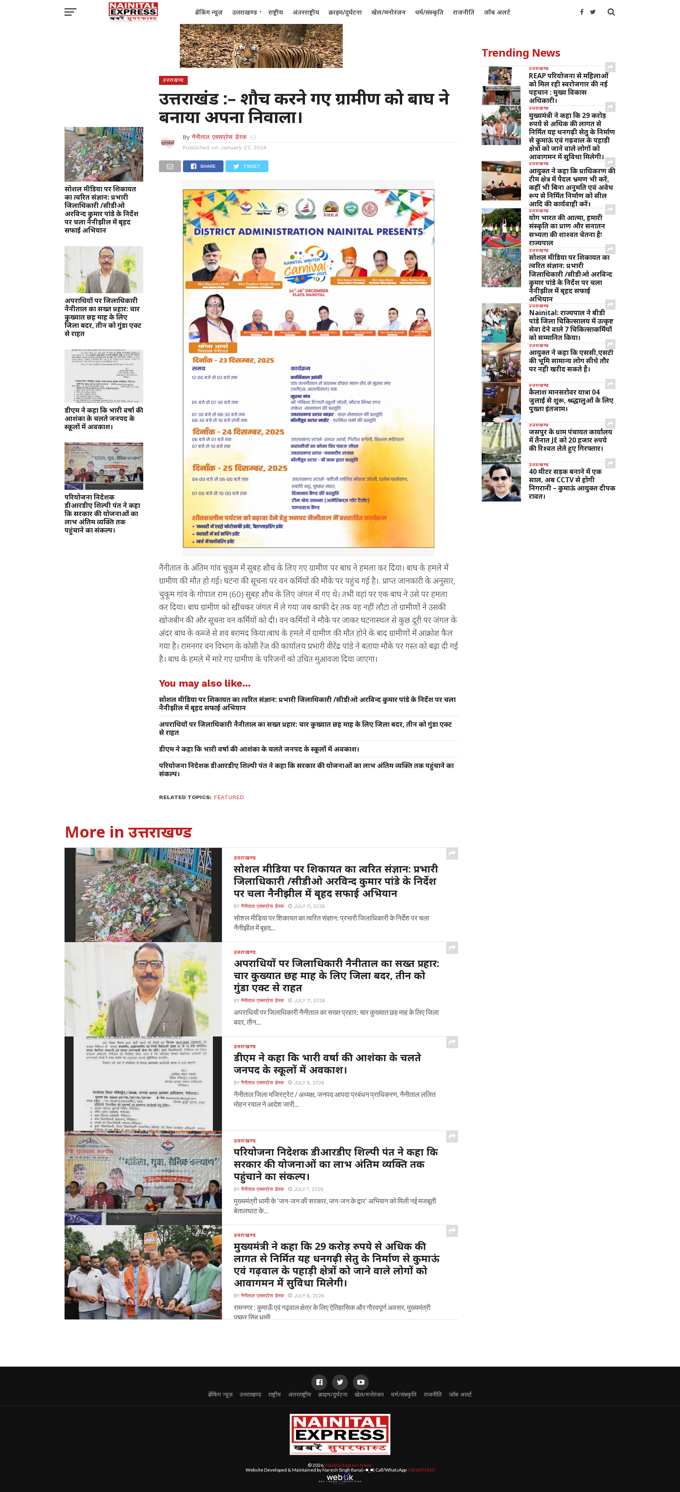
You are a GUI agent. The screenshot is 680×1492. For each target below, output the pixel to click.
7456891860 (421, 1470)
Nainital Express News (348, 1465)
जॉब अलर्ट (497, 12)
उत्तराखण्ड (244, 12)
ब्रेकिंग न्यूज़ (209, 12)
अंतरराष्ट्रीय (305, 12)
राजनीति (464, 12)
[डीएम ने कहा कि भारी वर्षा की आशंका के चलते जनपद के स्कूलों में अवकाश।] (104, 400)
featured (229, 797)
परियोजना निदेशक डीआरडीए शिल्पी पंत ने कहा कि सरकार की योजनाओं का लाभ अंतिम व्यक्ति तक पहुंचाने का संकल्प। (102, 513)
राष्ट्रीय (275, 12)
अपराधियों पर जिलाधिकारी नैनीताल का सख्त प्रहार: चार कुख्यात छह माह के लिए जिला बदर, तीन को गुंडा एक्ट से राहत (103, 317)
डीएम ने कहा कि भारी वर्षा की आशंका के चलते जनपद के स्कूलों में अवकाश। (104, 418)
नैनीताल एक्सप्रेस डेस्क (219, 137)
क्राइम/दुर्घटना (345, 12)
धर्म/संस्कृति (429, 12)
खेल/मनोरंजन (388, 12)
